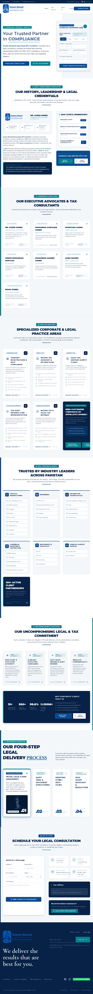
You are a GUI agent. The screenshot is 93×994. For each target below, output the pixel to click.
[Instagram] (84, 1)
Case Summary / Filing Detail (65, 56)
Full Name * (9, 864)
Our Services (53, 8)
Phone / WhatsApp (63, 50)
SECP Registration (35, 979)
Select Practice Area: (64, 34)
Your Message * (10, 881)
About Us (63, 8)
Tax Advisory (7, 979)
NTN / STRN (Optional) (79, 50)
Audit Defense (48, 979)
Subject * (27, 873)
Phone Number (10, 873)
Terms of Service (74, 990)
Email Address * (29, 864)
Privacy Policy (64, 990)
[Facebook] (82, 1)
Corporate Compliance (20, 979)
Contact (71, 8)
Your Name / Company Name (65, 43)
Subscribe (81, 940)
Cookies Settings (86, 990)
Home (46, 8)
